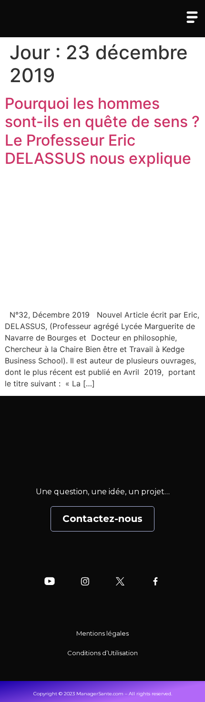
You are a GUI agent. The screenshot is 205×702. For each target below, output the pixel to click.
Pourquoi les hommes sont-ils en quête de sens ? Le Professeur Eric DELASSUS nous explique (102, 131)
